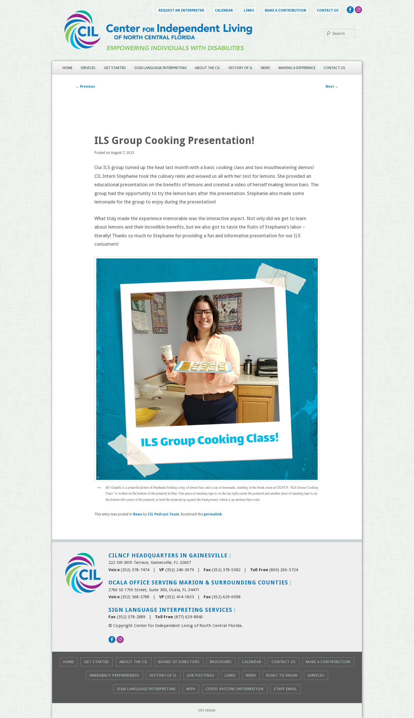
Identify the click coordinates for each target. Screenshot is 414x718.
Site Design (207, 710)
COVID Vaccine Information (235, 689)
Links (249, 10)
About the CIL (207, 68)
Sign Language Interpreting (160, 68)
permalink (213, 514)
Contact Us (328, 10)
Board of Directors (179, 662)
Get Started (115, 68)
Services (88, 68)
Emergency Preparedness (114, 675)
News (265, 68)
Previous (85, 86)
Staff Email (285, 689)
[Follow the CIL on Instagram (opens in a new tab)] (358, 11)
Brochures (221, 662)
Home (67, 68)
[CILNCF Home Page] (207, 56)
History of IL (241, 68)
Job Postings (201, 675)
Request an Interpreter (181, 10)
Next (332, 86)
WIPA (191, 689)
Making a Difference (297, 68)
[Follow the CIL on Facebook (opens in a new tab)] (350, 11)
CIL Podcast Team (163, 514)
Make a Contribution (285, 10)
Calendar (224, 10)
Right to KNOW (281, 675)
